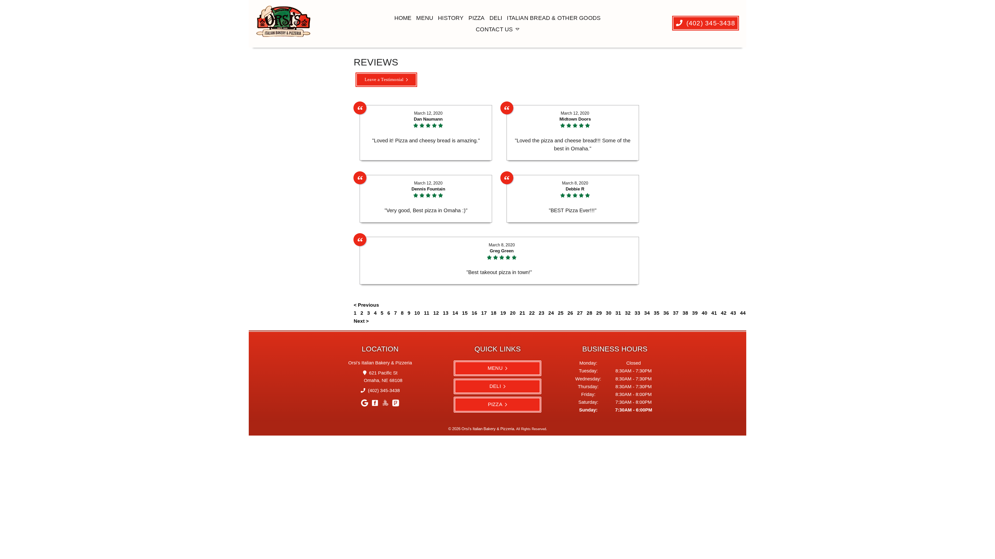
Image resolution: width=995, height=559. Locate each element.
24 (551, 313)
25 (561, 313)
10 (417, 313)
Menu (424, 18)
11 (426, 313)
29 (599, 313)
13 (446, 313)
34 (647, 313)
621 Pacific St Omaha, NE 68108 (383, 376)
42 (724, 313)
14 (455, 313)
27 (580, 313)
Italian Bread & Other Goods (554, 18)
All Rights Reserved (531, 429)
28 (589, 313)
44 (743, 313)
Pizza (476, 18)
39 (695, 313)
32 (628, 313)
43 (733, 313)
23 (541, 313)
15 (465, 313)
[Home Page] (284, 24)
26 (570, 313)
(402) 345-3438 (709, 23)
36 (666, 313)
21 (522, 313)
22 (532, 313)
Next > (361, 321)
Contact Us (494, 29)
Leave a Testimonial (384, 79)
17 (484, 313)
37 (676, 313)
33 (637, 313)
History (451, 18)
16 (474, 313)
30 (609, 313)
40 (704, 313)
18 (493, 313)
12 (436, 313)
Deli (495, 18)
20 (513, 313)
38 (685, 313)
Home (403, 18)
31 (618, 313)
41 (714, 313)
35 (656, 313)
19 (503, 313)
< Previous (366, 305)
